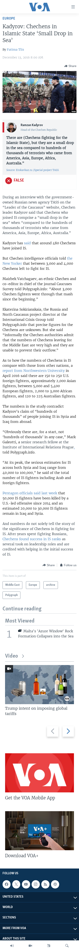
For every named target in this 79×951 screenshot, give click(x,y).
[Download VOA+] (39, 830)
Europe (9, 18)
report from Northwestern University (34, 370)
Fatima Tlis (15, 49)
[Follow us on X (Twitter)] (16, 884)
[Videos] (30, 945)
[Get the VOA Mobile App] (39, 772)
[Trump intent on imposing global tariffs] (39, 684)
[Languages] (48, 945)
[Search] (67, 945)
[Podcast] (55, 884)
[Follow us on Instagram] (36, 884)
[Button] (70, 66)
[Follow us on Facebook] (7, 884)
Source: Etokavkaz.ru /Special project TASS (32, 170)
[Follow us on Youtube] (26, 884)
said (27, 243)
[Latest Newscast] (12, 945)
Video (11, 656)
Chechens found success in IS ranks (32, 539)
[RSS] (45, 884)
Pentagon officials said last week (30, 493)
